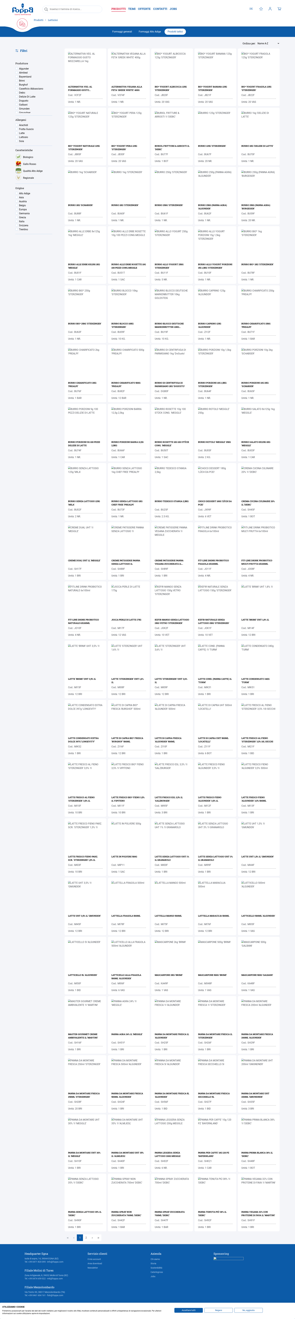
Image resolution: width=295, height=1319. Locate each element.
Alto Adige (24, 193)
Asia (21, 197)
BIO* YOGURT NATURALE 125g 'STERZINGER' (84, 147)
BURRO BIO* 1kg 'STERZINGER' (257, 264)
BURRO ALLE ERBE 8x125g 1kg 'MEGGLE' (84, 266)
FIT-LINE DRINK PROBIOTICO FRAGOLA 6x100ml (213, 562)
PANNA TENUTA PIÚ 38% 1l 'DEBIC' (212, 1213)
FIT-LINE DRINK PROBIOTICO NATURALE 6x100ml (83, 621)
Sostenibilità (156, 1268)
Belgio (22, 205)
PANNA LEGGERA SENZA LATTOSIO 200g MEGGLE (168, 1154)
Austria (23, 201)
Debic (22, 92)
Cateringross (157, 1272)
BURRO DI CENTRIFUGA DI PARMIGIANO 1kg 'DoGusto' (170, 384)
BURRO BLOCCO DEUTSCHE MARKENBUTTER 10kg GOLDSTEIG (169, 325)
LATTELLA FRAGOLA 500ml (125, 915)
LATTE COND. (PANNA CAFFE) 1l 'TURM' (215, 680)
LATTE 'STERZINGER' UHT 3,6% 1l (171, 680)
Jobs (153, 1276)
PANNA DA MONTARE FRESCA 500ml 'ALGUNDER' (127, 1095)
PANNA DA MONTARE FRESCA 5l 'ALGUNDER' (172, 1095)
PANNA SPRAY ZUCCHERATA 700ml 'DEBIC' (170, 1213)
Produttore (21, 63)
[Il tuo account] (270, 9)
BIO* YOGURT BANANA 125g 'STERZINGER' (212, 88)
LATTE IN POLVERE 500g (124, 856)
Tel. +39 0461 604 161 (35, 1295)
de (251, 8)
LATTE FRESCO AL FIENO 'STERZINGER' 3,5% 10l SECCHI (257, 740)
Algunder (24, 68)
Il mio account (94, 1259)
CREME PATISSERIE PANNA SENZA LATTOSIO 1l (125, 562)
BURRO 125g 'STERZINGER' (212, 145)
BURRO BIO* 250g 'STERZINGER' (84, 323)
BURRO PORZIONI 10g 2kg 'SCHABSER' (255, 384)
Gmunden (24, 108)
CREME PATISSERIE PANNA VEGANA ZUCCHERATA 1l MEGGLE (169, 562)
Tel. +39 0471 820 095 (35, 1262)
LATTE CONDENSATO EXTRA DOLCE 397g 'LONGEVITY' (83, 740)
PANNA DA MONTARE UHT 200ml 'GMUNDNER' (255, 1095)
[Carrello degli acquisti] (279, 9)
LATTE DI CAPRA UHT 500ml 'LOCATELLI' (213, 740)
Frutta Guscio (26, 129)
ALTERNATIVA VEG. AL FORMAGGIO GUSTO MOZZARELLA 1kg (80, 88)
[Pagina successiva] (92, 1237)
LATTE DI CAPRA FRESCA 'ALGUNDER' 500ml (168, 740)
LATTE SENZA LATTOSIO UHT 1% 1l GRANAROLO (172, 858)
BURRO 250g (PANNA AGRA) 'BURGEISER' (255, 207)
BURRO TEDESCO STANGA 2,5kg (172, 501)
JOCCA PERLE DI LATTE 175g (126, 619)
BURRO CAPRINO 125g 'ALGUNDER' (209, 325)
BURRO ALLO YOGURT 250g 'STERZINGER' (169, 266)
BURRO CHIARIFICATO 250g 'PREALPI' (255, 325)
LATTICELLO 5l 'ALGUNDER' (82, 975)
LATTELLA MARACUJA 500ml (213, 915)
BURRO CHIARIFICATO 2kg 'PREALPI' (82, 384)
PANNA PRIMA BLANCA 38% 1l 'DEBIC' (257, 1154)
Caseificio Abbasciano (31, 88)
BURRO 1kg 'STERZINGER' (125, 205)
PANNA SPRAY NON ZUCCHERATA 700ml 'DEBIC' (126, 1213)
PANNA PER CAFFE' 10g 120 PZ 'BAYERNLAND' (213, 1154)
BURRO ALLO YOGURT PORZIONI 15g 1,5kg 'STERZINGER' (215, 266)
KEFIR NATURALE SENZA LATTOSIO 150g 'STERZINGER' (213, 621)
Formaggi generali (122, 31)
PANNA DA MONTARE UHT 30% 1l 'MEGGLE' (84, 1154)
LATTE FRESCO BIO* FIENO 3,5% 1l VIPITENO (128, 799)
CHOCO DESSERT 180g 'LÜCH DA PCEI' (215, 503)
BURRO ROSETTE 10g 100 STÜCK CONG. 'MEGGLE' (172, 444)
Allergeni (20, 120)
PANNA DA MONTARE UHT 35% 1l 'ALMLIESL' (127, 1154)
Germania (24, 213)
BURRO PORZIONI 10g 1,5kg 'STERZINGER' (212, 384)
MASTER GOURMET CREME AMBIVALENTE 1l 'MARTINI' (83, 1036)
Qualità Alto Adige (33, 171)
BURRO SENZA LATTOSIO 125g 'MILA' (84, 503)
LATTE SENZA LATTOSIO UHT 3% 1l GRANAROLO (215, 858)
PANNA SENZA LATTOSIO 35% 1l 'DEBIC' (84, 1213)
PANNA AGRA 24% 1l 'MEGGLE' (127, 1034)
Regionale (28, 177)
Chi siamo (155, 1259)
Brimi (22, 80)
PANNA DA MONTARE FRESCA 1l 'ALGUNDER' (172, 1036)
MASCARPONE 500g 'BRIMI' (212, 975)
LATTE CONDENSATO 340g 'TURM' (255, 680)
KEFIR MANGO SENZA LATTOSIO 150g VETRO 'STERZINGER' (172, 621)
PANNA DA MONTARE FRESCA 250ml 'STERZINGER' (84, 1095)
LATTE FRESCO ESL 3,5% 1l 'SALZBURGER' (169, 799)
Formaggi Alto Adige (150, 31)
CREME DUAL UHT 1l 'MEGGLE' (84, 560)
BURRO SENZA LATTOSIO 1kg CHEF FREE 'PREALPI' (126, 503)
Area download (95, 1263)
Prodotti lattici (175, 31)
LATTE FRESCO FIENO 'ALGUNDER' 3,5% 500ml (253, 799)
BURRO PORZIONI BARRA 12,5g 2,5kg (127, 444)
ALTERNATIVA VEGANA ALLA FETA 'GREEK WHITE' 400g (126, 88)
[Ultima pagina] (98, 1237)
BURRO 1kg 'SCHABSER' (80, 205)
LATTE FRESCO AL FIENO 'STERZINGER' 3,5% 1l (81, 799)
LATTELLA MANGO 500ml (168, 915)
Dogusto (23, 100)
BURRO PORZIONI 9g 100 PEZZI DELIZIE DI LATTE (84, 444)
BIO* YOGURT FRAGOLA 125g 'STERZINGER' (256, 88)
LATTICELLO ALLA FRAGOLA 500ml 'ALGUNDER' (126, 977)
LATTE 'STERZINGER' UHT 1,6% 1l (127, 680)
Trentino (23, 229)
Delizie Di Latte (27, 96)
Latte (22, 133)
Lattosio (23, 137)
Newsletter (93, 1268)
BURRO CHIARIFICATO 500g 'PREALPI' (125, 384)
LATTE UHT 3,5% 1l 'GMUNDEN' (84, 915)
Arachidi (23, 125)
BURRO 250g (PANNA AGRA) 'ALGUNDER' (212, 207)
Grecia (22, 217)
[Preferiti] (261, 9)
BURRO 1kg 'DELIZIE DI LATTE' (257, 145)
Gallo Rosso (29, 164)
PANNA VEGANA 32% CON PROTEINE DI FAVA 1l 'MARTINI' (258, 1213)
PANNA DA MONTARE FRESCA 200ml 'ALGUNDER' (257, 1036)
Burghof (23, 84)
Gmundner (24, 112)
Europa (23, 209)
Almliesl (23, 72)
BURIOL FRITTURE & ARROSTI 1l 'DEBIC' (172, 147)
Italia (21, 221)
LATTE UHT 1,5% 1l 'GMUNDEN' (257, 856)
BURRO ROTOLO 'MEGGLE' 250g (214, 442)
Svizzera (23, 225)
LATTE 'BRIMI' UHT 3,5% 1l (82, 678)
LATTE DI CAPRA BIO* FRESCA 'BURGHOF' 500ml (127, 740)
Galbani (23, 104)
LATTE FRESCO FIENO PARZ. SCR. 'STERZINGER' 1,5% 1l (83, 858)
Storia (153, 1263)
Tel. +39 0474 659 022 (35, 1278)
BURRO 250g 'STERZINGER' (169, 205)
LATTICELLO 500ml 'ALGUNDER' (258, 915)
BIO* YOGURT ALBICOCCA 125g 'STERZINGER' (171, 88)
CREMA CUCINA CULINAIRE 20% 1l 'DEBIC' (258, 503)
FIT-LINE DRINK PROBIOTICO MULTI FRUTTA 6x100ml (256, 562)
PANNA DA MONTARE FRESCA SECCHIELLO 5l (214, 1095)
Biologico (28, 157)
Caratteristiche (24, 150)
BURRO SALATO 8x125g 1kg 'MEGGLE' (255, 444)
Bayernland (25, 76)
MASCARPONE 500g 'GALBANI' (257, 975)
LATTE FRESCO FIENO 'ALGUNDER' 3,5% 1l (209, 799)
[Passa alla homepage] (22, 9)
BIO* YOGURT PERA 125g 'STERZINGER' (124, 147)
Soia (21, 141)
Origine (19, 188)
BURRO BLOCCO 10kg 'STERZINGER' (122, 325)
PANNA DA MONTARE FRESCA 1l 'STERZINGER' (215, 1036)
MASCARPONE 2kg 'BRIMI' (169, 975)
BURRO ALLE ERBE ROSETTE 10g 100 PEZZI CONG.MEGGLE (128, 266)
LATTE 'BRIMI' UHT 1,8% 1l (255, 619)
